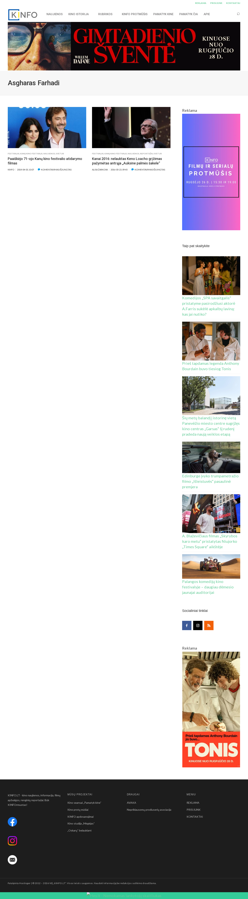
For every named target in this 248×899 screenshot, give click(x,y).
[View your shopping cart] (231, 14)
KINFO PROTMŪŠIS (134, 14)
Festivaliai (13, 153)
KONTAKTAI (233, 3)
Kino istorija (78, 14)
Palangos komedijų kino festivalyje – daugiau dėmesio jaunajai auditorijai (208, 587)
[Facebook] (186, 625)
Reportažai (146, 153)
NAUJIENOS (54, 14)
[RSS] (209, 625)
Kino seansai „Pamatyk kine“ (84, 802)
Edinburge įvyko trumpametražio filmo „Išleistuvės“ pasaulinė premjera (210, 481)
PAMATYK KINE (163, 14)
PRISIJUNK (216, 3)
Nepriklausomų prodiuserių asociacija (149, 809)
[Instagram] (197, 625)
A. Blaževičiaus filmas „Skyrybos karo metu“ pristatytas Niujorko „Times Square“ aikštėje (209, 541)
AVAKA (131, 802)
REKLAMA (200, 3)
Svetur (60, 153)
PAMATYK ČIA (188, 14)
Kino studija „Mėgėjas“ (81, 823)
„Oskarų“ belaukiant (79, 830)
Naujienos (49, 153)
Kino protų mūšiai (77, 809)
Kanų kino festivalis (31, 153)
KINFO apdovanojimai (80, 816)
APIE (207, 14)
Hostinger (24, 883)
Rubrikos (105, 14)
